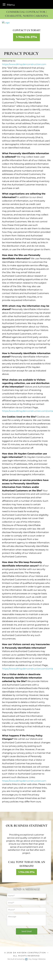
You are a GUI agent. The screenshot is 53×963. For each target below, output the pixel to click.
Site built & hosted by (26, 959)
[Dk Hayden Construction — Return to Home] (26, 22)
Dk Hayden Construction (29, 953)
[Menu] (4, 4)
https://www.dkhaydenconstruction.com (24, 64)
